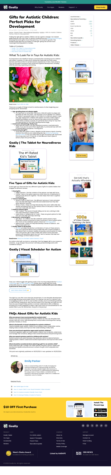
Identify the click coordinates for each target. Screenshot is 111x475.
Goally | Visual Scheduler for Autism (22, 50)
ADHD (72, 21)
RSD (71, 33)
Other (72, 31)
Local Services (74, 17)
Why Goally (39, 7)
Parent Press (18, 32)
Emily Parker (32, 361)
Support (72, 7)
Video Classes (74, 45)
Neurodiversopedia (76, 38)
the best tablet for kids (26, 283)
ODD (71, 28)
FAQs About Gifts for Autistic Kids (21, 51)
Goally (13, 7)
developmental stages (54, 38)
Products (73, 43)
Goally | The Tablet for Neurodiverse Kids (23, 48)
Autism (42, 32)
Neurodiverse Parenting (31, 32)
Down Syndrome (75, 26)
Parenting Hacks (75, 40)
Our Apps (50, 7)
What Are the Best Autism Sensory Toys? (30, 238)
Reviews (61, 7)
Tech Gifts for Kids (22, 104)
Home (11, 32)
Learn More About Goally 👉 (20, 290)
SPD (71, 35)
